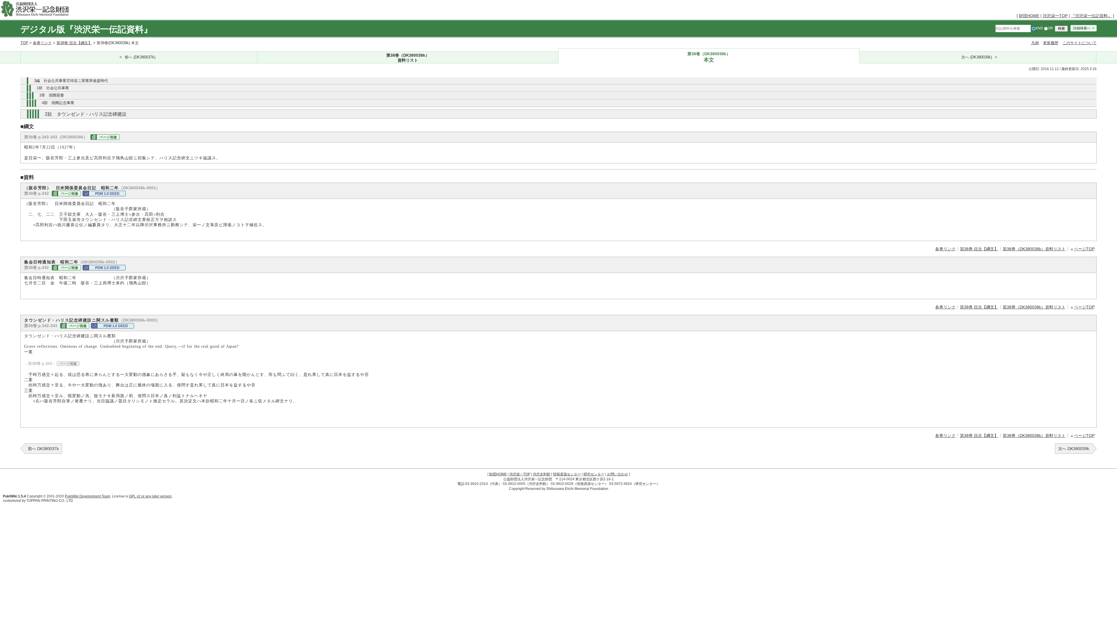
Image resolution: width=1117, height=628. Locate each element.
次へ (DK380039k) (976, 57)
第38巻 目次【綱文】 (74, 43)
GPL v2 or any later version (150, 496)
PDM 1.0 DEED (107, 194)
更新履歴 (1050, 43)
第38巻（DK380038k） (407, 57)
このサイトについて (1080, 43)
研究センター (594, 474)
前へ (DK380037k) (140, 57)
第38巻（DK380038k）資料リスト (1034, 249)
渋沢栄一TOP (1055, 15)
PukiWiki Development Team (87, 496)
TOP (24, 43)
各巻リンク (42, 43)
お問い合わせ (617, 474)
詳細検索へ (1082, 28)
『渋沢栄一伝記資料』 (1091, 15)
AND (1039, 28)
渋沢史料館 (541, 474)
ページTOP (1084, 249)
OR (1050, 28)
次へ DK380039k (1073, 448)
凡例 (1035, 43)
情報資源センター (567, 474)
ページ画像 (108, 137)
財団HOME (1029, 15)
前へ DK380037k (43, 448)
